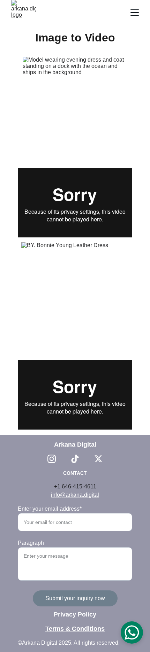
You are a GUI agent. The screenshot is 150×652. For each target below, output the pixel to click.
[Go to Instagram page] (51, 459)
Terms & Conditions (75, 628)
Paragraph (31, 543)
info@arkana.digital (75, 495)
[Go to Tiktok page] (75, 459)
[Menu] (134, 12)
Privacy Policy (75, 614)
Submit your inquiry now (75, 598)
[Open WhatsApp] (132, 632)
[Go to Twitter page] (98, 459)
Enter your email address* (50, 509)
